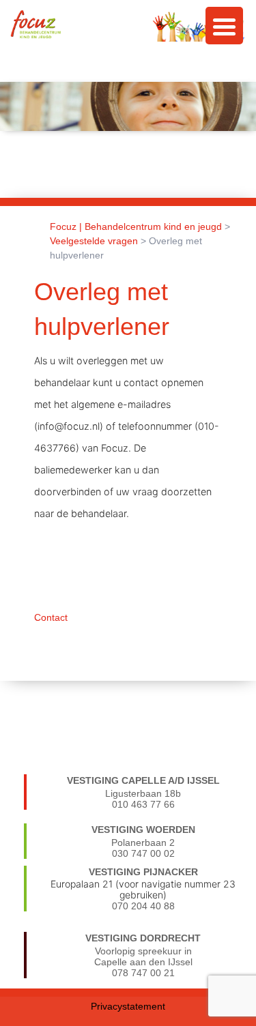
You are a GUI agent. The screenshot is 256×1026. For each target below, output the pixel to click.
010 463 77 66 (143, 804)
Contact (51, 617)
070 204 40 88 (143, 905)
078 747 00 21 (143, 972)
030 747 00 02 (143, 853)
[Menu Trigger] (224, 25)
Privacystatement (128, 1006)
